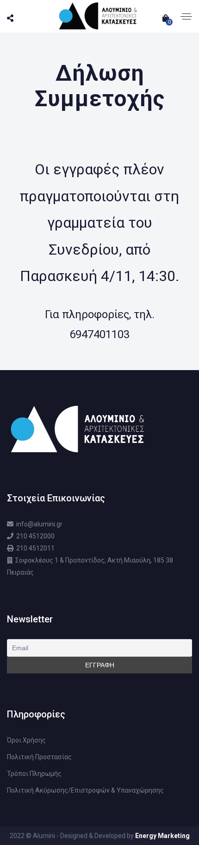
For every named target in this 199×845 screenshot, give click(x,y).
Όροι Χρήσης (26, 740)
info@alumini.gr (39, 524)
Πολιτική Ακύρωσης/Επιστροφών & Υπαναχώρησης (85, 790)
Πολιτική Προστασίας (39, 757)
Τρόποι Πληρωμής (34, 773)
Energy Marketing (162, 835)
